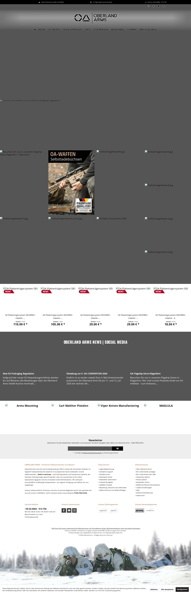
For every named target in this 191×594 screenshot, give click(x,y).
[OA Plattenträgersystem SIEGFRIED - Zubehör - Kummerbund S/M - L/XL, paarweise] (20, 299)
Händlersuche (104, 474)
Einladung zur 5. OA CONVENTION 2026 (87, 373)
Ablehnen (154, 589)
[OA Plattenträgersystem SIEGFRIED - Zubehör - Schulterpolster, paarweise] (95, 299)
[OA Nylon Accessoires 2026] (120, 249)
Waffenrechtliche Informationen (148, 485)
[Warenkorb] (164, 6)
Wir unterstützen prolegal (145, 472)
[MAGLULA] (118, 416)
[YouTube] (69, 510)
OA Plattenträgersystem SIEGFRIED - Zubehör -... (20, 316)
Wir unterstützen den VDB (146, 474)
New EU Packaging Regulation (18, 373)
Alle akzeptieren (167, 589)
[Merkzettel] (158, 6)
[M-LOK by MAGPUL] (165, 416)
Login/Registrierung (106, 469)
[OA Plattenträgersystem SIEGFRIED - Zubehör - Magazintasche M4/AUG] (170, 299)
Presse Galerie (141, 480)
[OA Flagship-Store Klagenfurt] (159, 360)
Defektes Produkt (105, 485)
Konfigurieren (182, 589)
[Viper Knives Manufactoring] (72, 416)
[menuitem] (163, 6)
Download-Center (105, 477)
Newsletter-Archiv (142, 482)
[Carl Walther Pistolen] (26, 416)
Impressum (140, 495)
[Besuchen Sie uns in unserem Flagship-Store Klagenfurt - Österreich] (23, 182)
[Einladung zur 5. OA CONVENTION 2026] (95, 360)
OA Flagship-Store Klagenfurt (145, 373)
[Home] (35, 29)
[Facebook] (64, 510)
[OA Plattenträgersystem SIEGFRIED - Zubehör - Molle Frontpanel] (58, 299)
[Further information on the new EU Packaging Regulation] (95, 124)
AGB (137, 490)
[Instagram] (74, 510)
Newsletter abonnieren (108, 480)
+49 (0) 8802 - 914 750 (36, 508)
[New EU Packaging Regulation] (32, 360)
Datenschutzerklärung (144, 493)
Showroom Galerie (143, 477)
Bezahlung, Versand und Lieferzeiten (113, 488)
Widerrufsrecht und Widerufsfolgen (112, 490)
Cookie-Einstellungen (144, 488)
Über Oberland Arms (144, 469)
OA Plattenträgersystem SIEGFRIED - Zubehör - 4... (133, 316)
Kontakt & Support (106, 472)
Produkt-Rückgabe (106, 482)
